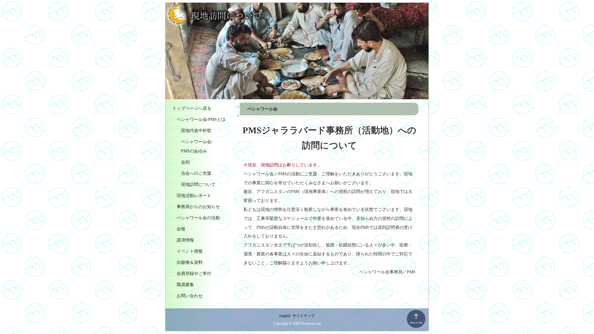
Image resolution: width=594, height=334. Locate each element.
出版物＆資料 (187, 262)
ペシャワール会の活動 (196, 217)
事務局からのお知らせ (196, 206)
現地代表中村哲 (191, 130)
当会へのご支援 (191, 173)
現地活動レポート (191, 195)
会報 (178, 228)
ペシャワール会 (262, 108)
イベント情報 (187, 251)
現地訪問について (194, 184)
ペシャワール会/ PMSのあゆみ (192, 146)
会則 (181, 162)
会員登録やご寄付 (191, 273)
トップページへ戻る (191, 108)
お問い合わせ (187, 295)
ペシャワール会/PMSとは (199, 119)
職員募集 (183, 284)
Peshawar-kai (311, 323)
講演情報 (183, 240)
